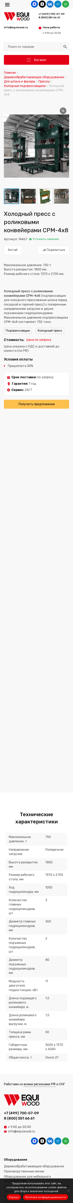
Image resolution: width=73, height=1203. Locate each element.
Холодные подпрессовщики (25, 86)
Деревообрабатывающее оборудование (34, 77)
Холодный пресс (49, 330)
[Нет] (68, 1191)
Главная (10, 72)
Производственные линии (24, 1171)
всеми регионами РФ (40, 1084)
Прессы (44, 81)
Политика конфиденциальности (45, 1197)
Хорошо (14, 1197)
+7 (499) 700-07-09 (52, 13)
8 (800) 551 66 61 (49, 17)
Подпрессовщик (18, 330)
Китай (13, 250)
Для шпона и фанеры (19, 81)
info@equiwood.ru (21, 1131)
